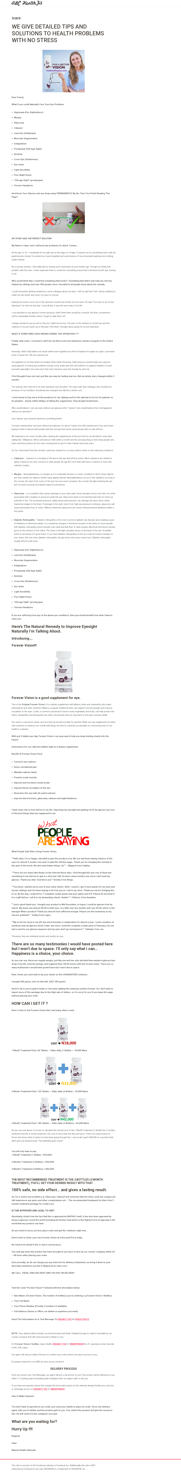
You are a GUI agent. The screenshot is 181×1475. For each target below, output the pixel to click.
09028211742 (65, 1319)
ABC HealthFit (27, 3)
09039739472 (82, 1319)
